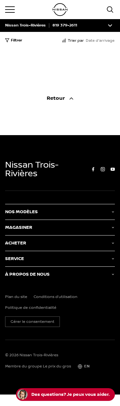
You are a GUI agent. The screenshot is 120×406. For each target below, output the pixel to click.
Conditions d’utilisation (55, 297)
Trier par (76, 40)
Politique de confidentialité (30, 308)
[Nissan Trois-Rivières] (60, 9)
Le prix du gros (57, 366)
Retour (56, 98)
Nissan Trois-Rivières (25, 25)
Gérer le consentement (32, 321)
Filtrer (16, 40)
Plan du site (16, 297)
